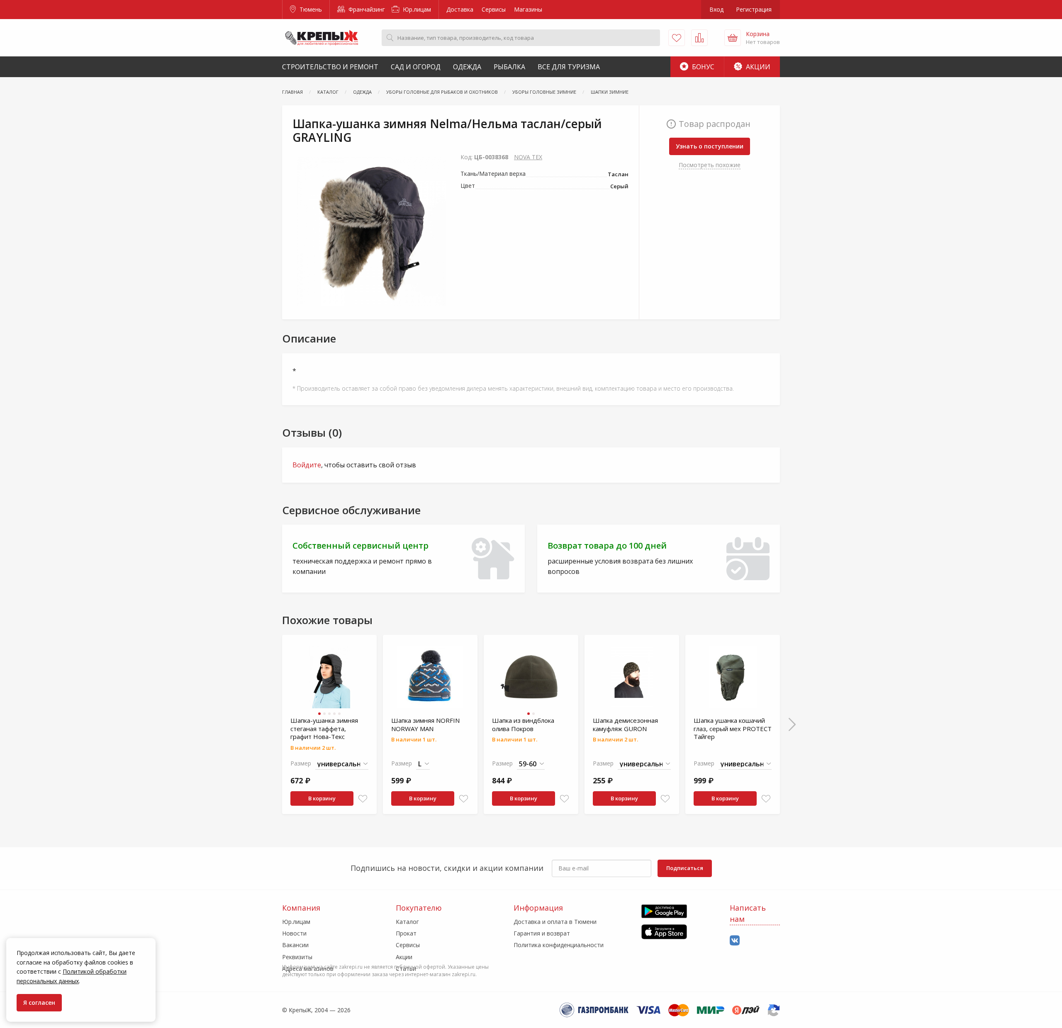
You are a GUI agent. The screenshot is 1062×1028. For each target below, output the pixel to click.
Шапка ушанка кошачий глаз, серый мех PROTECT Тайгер (733, 728)
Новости (294, 933)
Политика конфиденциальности (559, 945)
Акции (757, 66)
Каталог (407, 922)
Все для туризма (569, 66)
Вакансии (295, 945)
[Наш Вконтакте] (735, 941)
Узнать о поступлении (709, 146)
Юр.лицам (416, 9)
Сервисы (494, 9)
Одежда (467, 66)
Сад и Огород (416, 66)
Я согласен (39, 1002)
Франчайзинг (366, 9)
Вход (716, 9)
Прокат (406, 933)
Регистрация (754, 9)
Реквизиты (297, 957)
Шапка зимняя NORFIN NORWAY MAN (425, 724)
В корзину (322, 798)
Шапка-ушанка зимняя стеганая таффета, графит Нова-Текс (324, 728)
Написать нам (748, 913)
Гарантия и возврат (542, 933)
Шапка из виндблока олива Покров (523, 724)
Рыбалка (509, 66)
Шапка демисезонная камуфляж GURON (625, 724)
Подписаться (684, 868)
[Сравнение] (699, 37)
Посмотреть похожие (709, 165)
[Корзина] (732, 37)
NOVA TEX (528, 157)
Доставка (459, 9)
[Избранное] (676, 37)
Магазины (528, 9)
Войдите (306, 464)
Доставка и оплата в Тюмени (555, 922)
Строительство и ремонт (330, 66)
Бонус (702, 66)
